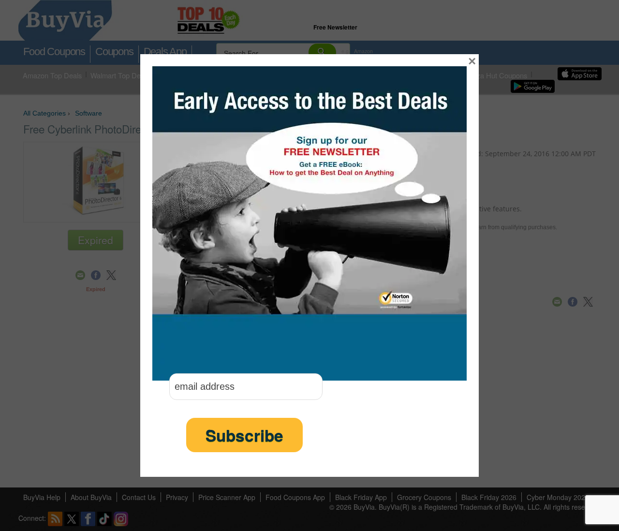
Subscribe (244, 435)
